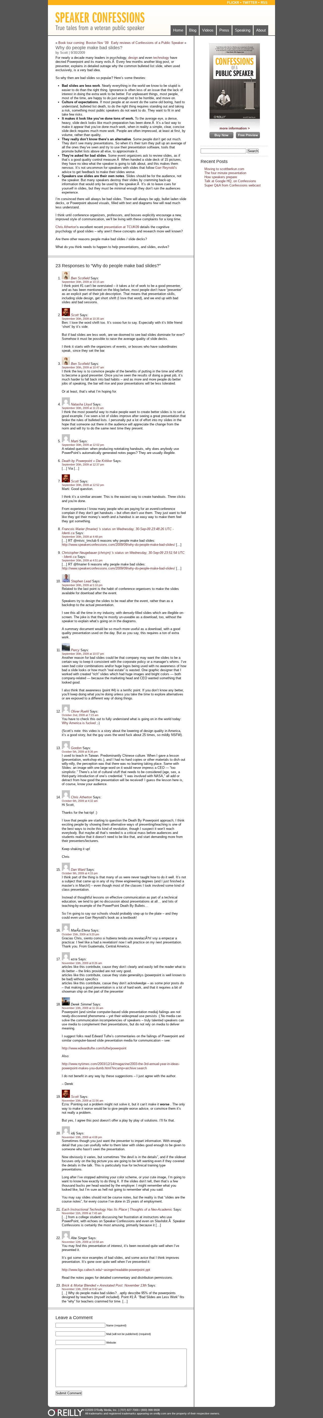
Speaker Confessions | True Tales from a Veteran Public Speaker (100, 21)
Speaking (242, 30)
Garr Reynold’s (166, 168)
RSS (264, 3)
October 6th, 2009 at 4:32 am (80, 800)
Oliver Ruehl (80, 711)
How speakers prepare (220, 177)
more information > (235, 128)
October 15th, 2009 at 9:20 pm (80, 934)
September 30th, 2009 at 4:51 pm (82, 560)
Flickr (233, 3)
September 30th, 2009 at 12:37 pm (83, 464)
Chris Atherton (66, 227)
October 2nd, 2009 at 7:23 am (80, 715)
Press (224, 30)
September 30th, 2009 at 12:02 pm (83, 444)
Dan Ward (78, 869)
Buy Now (221, 135)
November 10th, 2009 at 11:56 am (82, 1100)
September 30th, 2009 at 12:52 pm (83, 484)
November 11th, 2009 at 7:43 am (82, 1213)
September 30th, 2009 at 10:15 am (83, 281)
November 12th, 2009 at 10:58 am (82, 1241)
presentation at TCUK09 (121, 227)
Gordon (76, 748)
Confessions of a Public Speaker (234, 82)
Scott (75, 315)
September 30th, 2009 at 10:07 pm (83, 653)
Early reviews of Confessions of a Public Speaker (147, 43)
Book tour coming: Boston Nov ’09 (83, 43)
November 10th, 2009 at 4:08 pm (82, 1137)
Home (178, 30)
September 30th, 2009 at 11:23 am (83, 408)
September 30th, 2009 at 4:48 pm (82, 536)
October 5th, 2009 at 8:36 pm (80, 751)
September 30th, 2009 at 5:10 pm (82, 585)
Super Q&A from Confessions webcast (232, 185)
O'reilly (66, 1412)
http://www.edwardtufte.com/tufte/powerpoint (94, 1048)
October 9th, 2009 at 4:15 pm (80, 873)
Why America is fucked (79, 723)
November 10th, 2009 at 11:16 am (82, 1008)
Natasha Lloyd (81, 404)
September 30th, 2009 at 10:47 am (83, 367)
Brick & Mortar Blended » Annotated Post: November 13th (104, 1285)
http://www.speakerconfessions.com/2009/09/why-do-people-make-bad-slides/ (118, 545)
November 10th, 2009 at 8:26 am (82, 963)
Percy (75, 650)
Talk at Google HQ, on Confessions (230, 181)
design (133, 58)
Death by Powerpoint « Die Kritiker (87, 461)
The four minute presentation (225, 173)
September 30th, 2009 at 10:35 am (83, 318)
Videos (207, 30)
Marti (74, 441)
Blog (192, 30)
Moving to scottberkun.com (224, 169)
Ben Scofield (80, 278)
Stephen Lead (81, 581)
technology (161, 58)
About (261, 30)
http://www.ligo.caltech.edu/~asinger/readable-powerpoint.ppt (106, 1270)
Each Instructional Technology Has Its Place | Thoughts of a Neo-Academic (117, 1209)
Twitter (250, 3)
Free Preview (248, 135)
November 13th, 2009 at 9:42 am (82, 1289)
